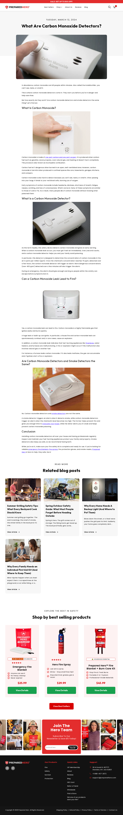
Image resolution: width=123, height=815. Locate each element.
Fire (46, 767)
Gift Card (70, 782)
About (69, 771)
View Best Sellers (61, 706)
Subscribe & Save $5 (73, 747)
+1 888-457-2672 (99, 774)
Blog (86, 7)
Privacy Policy (87, 810)
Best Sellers (49, 7)
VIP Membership (73, 767)
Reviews (78, 7)
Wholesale (71, 790)
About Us (68, 7)
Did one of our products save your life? (76, 798)
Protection (49, 778)
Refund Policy (74, 810)
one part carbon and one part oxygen (60, 157)
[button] (109, 7)
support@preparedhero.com (104, 778)
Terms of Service (100, 810)
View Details (22, 690)
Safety (47, 771)
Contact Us (113, 810)
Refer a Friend (72, 786)
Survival (48, 775)
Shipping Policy (61, 810)
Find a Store (71, 793)
